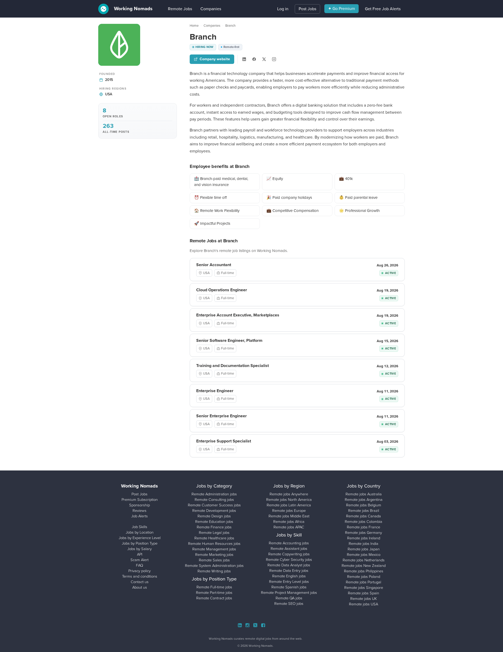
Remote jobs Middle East (289, 516)
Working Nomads (132, 8)
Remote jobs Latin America (289, 505)
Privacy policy (139, 571)
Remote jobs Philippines (363, 571)
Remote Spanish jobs (289, 587)
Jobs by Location (140, 532)
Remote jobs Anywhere (289, 494)
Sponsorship (139, 505)
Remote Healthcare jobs (214, 538)
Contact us (140, 582)
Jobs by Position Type (139, 543)
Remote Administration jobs (214, 494)
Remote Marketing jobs (214, 554)
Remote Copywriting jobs (289, 554)
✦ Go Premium (341, 9)
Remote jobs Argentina (363, 499)
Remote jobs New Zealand (364, 565)
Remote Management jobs (214, 549)
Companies (203, 9)
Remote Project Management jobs (289, 592)
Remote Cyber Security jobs (289, 559)
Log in (282, 9)
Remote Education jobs (214, 521)
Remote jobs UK (363, 598)
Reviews (139, 510)
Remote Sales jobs (214, 560)
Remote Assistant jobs (289, 548)
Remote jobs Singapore (363, 587)
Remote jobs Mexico (363, 554)
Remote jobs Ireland (363, 538)
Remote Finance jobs (214, 527)
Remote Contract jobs (214, 598)
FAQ (139, 565)
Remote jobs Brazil (363, 510)
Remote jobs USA (363, 604)
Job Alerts (139, 516)
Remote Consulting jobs (214, 499)
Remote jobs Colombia (363, 521)
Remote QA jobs (289, 598)
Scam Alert (139, 560)
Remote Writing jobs (214, 571)
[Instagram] (274, 59)
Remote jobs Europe (289, 510)
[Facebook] (254, 59)
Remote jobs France (363, 527)
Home (194, 25)
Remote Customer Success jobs (214, 505)
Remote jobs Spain (363, 593)
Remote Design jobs (214, 516)
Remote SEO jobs (288, 603)
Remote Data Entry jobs (288, 570)
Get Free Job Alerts (383, 9)
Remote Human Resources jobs (214, 543)
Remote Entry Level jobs (289, 581)
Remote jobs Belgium (363, 505)
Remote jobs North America (289, 499)
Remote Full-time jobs (214, 587)
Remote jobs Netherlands (364, 560)
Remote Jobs (172, 9)
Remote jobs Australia (364, 494)
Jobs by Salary (139, 549)
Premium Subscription (140, 499)
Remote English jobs (289, 576)
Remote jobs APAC (289, 527)
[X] (264, 59)
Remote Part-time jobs (214, 592)
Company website (215, 59)
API (139, 554)
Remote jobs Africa (288, 521)
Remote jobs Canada (363, 516)
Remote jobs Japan (364, 549)
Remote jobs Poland (363, 576)
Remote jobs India (363, 543)
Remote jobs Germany (363, 532)
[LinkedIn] (244, 59)
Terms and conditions (139, 576)
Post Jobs (307, 9)
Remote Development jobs (214, 510)
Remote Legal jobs (214, 532)
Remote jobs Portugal (363, 582)
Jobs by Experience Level (140, 538)
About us (139, 587)
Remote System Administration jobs (214, 565)
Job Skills (139, 527)
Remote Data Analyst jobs (288, 565)
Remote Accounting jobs (289, 543)
